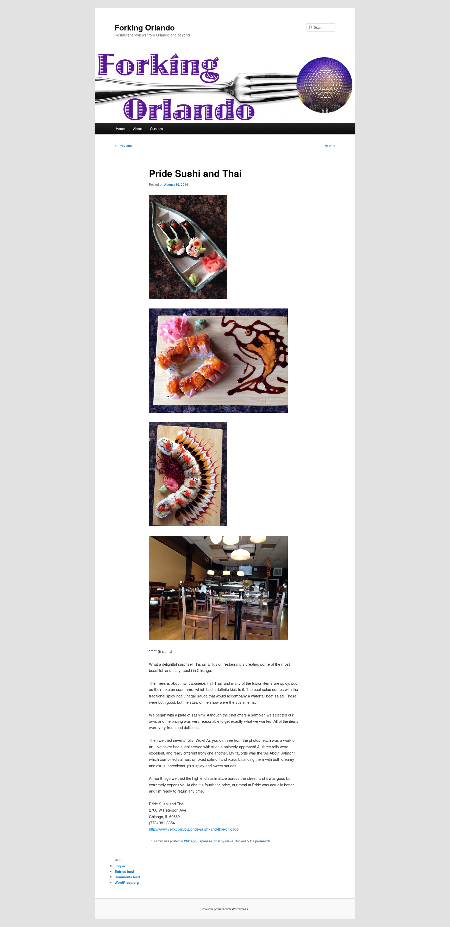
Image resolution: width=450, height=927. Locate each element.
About (137, 128)
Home (120, 128)
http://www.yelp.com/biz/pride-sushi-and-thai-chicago (194, 829)
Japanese (205, 841)
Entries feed (124, 871)
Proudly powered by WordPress (225, 909)
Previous (123, 145)
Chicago (190, 841)
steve (229, 841)
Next (329, 145)
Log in (120, 865)
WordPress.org (127, 882)
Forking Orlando (145, 27)
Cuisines (156, 128)
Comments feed (127, 876)
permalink (262, 841)
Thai (217, 841)
